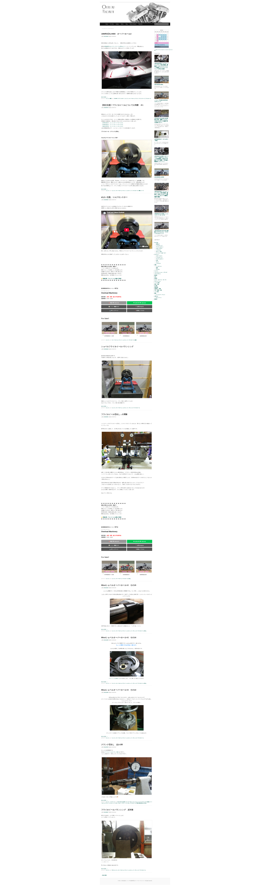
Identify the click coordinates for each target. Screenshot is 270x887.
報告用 (155, 299)
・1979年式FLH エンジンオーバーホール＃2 (112, 124)
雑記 (155, 293)
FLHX (121, 801)
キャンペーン (159, 297)
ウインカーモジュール (130, 801)
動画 (135, 340)
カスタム (158, 269)
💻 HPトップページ (113, 310)
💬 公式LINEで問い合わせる (139, 302)
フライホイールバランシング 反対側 (117, 810)
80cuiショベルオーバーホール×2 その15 (118, 585)
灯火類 (155, 285)
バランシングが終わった (114, 678)
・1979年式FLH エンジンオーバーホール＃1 (112, 122)
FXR (157, 260)
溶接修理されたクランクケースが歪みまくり (115, 46)
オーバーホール (132, 98)
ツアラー (123, 803)
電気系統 (156, 287)
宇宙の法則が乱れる (140, 803)
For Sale (112, 24)
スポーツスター (118, 803)
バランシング (131, 407)
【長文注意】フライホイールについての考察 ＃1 (122, 105)
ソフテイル (158, 250)
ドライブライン (157, 273)
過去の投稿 (104, 875)
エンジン (107, 98)
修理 (110, 98)
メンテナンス (112, 801)
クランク (136, 98)
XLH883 (123, 801)
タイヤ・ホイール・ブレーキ (160, 279)
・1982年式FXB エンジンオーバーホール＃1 (112, 126)
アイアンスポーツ (121, 98)
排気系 (155, 278)
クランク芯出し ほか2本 (112, 744)
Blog (127, 24)
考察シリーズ (141, 190)
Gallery (117, 24)
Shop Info (140, 24)
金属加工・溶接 (157, 288)
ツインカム (127, 803)
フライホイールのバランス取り (111, 752)
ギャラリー (156, 254)
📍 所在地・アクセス (139, 310)
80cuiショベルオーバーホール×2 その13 (118, 690)
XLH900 (115, 98)
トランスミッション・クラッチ (160, 272)
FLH (118, 801)
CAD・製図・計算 (158, 290)
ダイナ (157, 261)
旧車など (158, 244)
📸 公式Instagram (139, 306)
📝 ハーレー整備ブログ (114, 306)
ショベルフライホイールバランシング (117, 346)
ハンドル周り (157, 282)
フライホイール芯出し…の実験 (114, 414)
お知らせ (156, 296)
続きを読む (104, 97)
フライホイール (148, 98)
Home (107, 24)
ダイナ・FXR (159, 251)
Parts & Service (133, 24)
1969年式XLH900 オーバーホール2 (116, 34)
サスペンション (157, 281)
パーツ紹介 (156, 291)
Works (122, 24)
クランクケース (142, 98)
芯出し (129, 578)
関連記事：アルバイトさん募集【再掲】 (112, 278)
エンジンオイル (141, 801)
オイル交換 (147, 801)
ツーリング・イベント (160, 294)
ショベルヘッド (129, 190)
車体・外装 (156, 284)
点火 (155, 276)
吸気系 (155, 275)
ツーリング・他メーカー (161, 252)
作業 (155, 264)
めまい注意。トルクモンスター (114, 197)
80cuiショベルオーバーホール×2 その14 (118, 637)
